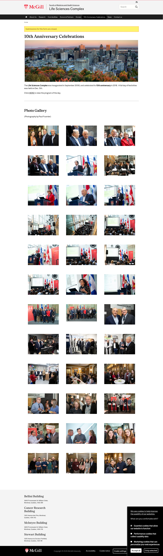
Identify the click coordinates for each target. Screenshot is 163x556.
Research (42, 17)
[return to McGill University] (33, 551)
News (110, 17)
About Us (33, 17)
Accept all (136, 550)
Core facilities (53, 17)
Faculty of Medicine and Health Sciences (64, 5)
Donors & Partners (66, 17)
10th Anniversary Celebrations (94, 17)
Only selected (151, 550)
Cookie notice (105, 551)
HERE (31, 93)
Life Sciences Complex (66, 9)
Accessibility (90, 551)
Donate (78, 17)
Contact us (118, 17)
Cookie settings (120, 551)
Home (26, 17)
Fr (137, 2)
